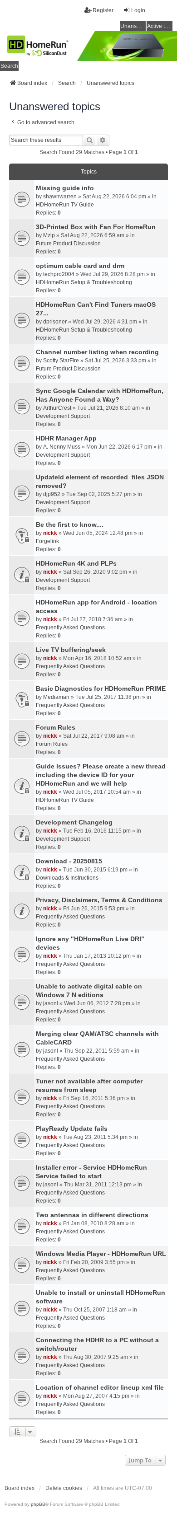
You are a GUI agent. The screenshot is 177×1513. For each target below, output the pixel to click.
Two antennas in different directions (92, 1214)
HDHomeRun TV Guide (65, 204)
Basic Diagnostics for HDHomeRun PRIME (101, 688)
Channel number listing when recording (97, 352)
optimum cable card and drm (80, 265)
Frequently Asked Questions (70, 627)
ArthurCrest (57, 408)
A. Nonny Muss (61, 447)
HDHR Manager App (66, 438)
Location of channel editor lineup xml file (100, 1387)
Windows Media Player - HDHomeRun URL (101, 1253)
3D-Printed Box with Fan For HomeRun (96, 226)
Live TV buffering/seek (71, 649)
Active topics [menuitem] (159, 26)
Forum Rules (55, 727)
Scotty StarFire (61, 360)
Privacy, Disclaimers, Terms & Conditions (99, 900)
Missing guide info (65, 188)
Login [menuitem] (138, 10)
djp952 (51, 494)
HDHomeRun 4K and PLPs (76, 563)
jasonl (50, 1003)
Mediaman (56, 697)
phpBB (38, 1504)
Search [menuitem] (9, 66)
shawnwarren (60, 196)
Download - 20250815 (69, 861)
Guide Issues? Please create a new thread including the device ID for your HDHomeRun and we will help (101, 775)
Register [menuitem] (103, 10)
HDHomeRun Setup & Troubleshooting (84, 282)
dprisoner (55, 322)
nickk (50, 533)
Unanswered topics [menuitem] (133, 26)
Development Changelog (74, 822)
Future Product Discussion (68, 243)
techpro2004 (58, 274)
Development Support (63, 416)
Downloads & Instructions (67, 878)
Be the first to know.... (69, 524)
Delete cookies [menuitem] (63, 1488)
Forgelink (47, 541)
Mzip (49, 235)
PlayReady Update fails (72, 1128)
